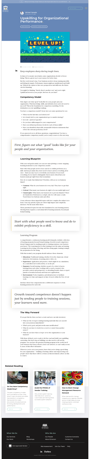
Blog (28, 437)
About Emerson (50, 439)
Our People (49, 437)
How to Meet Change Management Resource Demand (71, 390)
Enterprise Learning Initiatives (39, 26)
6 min (38, 67)
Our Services (11, 437)
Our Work (10, 439)
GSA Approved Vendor (19, 446)
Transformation (25, 26)
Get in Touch (73, 8)
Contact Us (69, 439)
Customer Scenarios (72, 437)
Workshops (30, 439)
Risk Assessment (47, 446)
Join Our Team (60, 446)
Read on (11, 409)
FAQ (68, 446)
